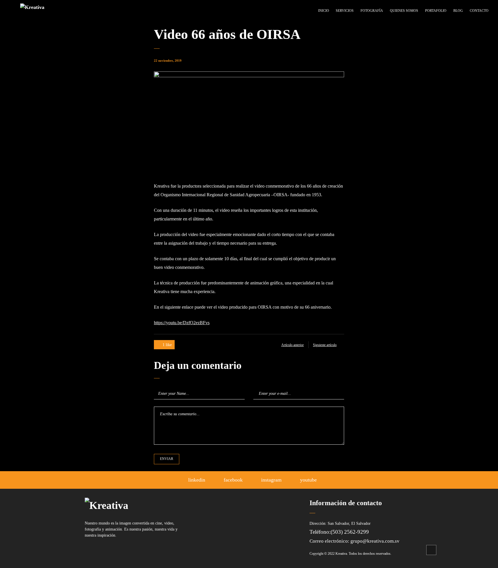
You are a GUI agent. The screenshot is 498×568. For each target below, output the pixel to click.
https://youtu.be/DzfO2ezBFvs (182, 322)
